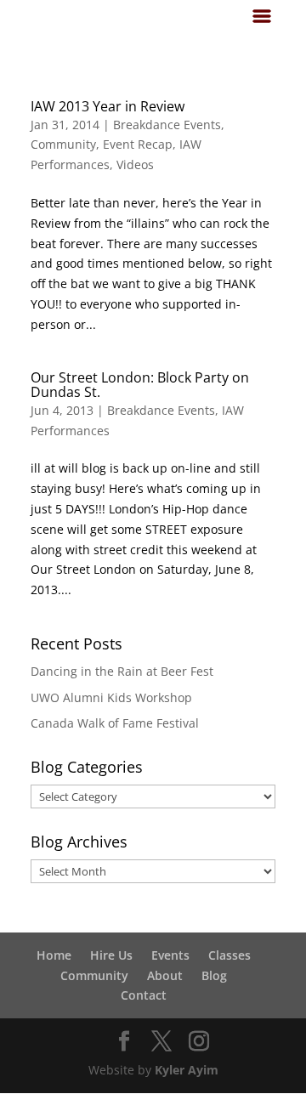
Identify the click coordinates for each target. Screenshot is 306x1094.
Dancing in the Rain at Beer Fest (122, 671)
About (165, 975)
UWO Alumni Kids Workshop (111, 697)
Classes (229, 955)
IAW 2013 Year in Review (107, 106)
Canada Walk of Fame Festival (115, 723)
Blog (214, 975)
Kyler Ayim (186, 1070)
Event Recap (138, 144)
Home (54, 955)
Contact (144, 995)
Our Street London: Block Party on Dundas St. (140, 385)
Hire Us (111, 955)
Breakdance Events (167, 124)
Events (170, 955)
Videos (135, 164)
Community (63, 144)
